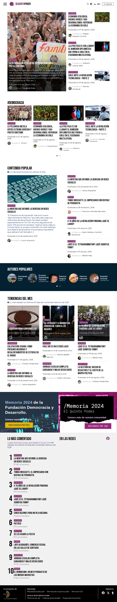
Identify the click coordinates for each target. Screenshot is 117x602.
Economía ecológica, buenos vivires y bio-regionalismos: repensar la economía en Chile (80, 21)
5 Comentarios (21, 527)
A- (95, 4)
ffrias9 (24, 143)
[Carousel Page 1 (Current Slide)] (57, 155)
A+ (98, 4)
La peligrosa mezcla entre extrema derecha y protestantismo (31, 65)
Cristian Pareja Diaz (30, 364)
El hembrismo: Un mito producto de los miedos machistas (30, 573)
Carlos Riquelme (28, 240)
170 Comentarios (22, 564)
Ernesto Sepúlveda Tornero (21, 337)
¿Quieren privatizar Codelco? (23, 328)
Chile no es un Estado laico (55, 346)
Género (47, 320)
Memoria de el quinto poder (58, 592)
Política (12, 60)
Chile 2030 (82, 364)
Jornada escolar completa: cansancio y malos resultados (57, 368)
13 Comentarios (22, 478)
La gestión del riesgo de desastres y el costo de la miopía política (90, 370)
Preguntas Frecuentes (71, 598)
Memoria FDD (77, 592)
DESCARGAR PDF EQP (98, 426)
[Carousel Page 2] (60, 155)
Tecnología (73, 72)
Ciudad (17, 541)
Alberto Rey (87, 256)
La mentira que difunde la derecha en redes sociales (28, 210)
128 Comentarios (22, 464)
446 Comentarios (22, 516)
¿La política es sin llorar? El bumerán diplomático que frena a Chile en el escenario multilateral (81, 50)
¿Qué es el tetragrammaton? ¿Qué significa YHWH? (88, 246)
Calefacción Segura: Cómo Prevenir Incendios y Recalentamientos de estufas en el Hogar (23, 351)
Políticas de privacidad (51, 598)
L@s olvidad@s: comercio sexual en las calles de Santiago (30, 546)
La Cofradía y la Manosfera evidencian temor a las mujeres (57, 326)
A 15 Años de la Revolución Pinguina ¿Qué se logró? (88, 222)
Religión (71, 241)
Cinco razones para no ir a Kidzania (30, 513)
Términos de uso (33, 598)
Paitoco (17, 523)
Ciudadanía (12, 343)
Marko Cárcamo (64, 378)
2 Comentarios (21, 537)
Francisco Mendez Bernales (94, 211)
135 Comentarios (22, 505)
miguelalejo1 (52, 146)
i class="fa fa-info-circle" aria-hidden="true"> (27, 442)
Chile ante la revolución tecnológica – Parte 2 (80, 77)
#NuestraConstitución (36, 592)
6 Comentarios (21, 492)
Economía (72, 13)
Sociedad (17, 510)
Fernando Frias (29, 88)
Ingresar (108, 4)
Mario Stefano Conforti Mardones (93, 337)
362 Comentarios (22, 578)
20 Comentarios (22, 551)
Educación (72, 218)
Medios (70, 197)
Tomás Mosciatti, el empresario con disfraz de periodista (89, 202)
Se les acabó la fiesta (24, 534)
